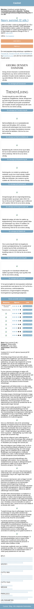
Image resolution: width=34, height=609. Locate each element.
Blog (10, 606)
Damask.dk (4, 53)
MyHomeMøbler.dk (26, 53)
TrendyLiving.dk (14, 53)
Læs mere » (17, 41)
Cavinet (17, 3)
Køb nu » (17, 46)
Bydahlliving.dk (8, 56)
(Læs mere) (9, 33)
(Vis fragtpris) (10, 36)
